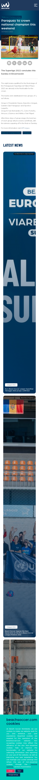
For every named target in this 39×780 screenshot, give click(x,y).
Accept (10, 771)
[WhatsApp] (19, 64)
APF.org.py (25, 128)
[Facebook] (9, 64)
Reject (19, 771)
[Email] (29, 64)
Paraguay (27, 133)
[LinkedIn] (24, 64)
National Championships (11, 17)
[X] (14, 64)
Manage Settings (13, 775)
